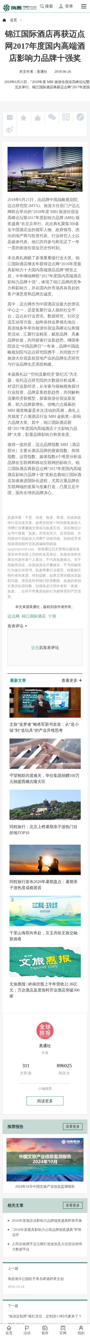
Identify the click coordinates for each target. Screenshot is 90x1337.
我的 (81, 1333)
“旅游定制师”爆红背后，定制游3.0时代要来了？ (45, 1316)
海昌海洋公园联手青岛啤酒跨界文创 (36, 1279)
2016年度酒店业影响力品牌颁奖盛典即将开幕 (47, 1221)
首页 (13, 20)
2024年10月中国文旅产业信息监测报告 (45, 1186)
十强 (52, 616)
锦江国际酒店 (34, 616)
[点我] (84, 6)
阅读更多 (45, 1101)
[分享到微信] (52, 117)
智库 (45, 1333)
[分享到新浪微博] (10, 129)
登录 (35, 647)
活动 (27, 1333)
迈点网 (14, 616)
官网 (63, 1333)
